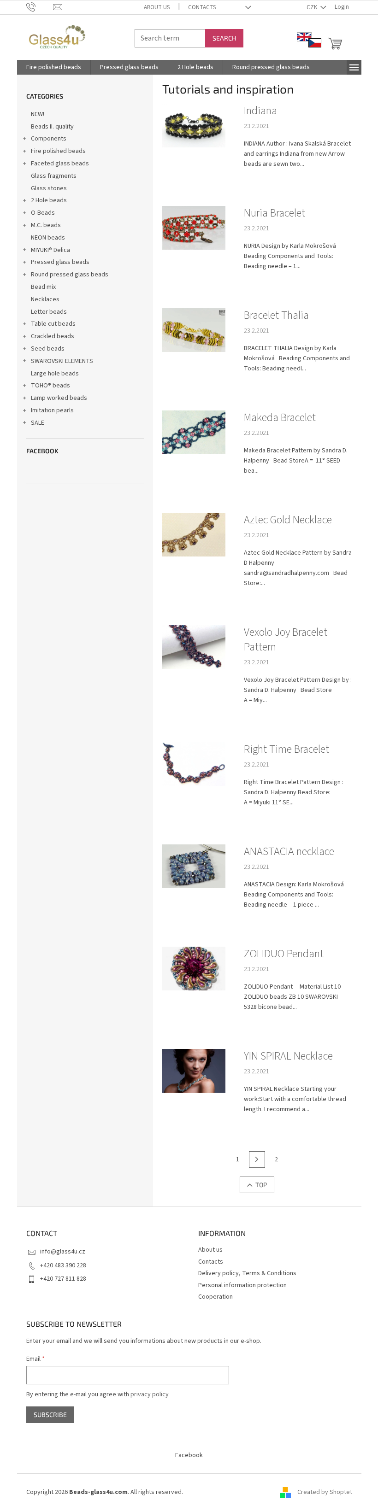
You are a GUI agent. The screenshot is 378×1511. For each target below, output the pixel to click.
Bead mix (43, 287)
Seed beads (48, 348)
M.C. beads (46, 225)
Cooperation (215, 1296)
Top (261, 1185)
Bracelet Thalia (276, 315)
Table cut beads (53, 323)
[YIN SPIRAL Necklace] (193, 1070)
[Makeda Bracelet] (193, 432)
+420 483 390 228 (63, 1265)
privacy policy (149, 1394)
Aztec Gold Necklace (288, 520)
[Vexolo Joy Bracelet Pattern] (193, 646)
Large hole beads (55, 373)
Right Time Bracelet (286, 749)
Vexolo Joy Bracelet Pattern (285, 640)
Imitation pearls (52, 410)
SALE (37, 423)
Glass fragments (54, 176)
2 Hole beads (49, 200)
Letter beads (49, 311)
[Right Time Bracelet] (193, 763)
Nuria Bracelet (274, 213)
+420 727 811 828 (63, 1278)
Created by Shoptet (324, 1492)
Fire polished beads (58, 151)
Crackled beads (52, 336)
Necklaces (45, 299)
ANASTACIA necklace (289, 851)
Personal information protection (242, 1285)
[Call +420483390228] (39, 7)
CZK (313, 7)
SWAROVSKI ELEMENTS (62, 361)
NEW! (37, 114)
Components (48, 138)
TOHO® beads (50, 385)
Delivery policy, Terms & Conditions (247, 1273)
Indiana (260, 111)
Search (224, 38)
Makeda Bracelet (280, 417)
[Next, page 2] (257, 1159)
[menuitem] (53, 67)
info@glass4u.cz (62, 1251)
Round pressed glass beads (69, 274)
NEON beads (48, 237)
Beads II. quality (52, 126)
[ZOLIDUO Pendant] (193, 968)
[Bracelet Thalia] (193, 329)
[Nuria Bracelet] (193, 227)
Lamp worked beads (59, 398)
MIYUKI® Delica (50, 250)
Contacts (202, 7)
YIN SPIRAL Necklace (288, 1056)
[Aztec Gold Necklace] (193, 534)
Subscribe (50, 1414)
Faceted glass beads (60, 163)
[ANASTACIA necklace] (193, 866)
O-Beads (43, 212)
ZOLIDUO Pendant (284, 954)
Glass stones (49, 188)
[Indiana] (193, 125)
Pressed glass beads (60, 262)
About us (157, 7)
